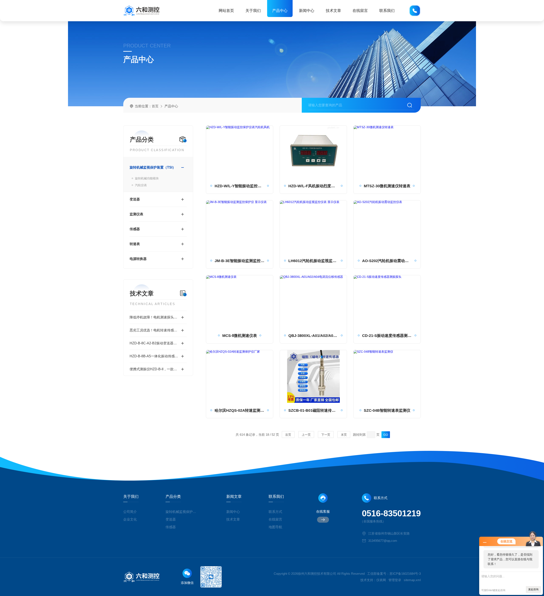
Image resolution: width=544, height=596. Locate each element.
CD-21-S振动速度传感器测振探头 (387, 335)
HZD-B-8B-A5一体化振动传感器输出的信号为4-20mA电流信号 (158, 356)
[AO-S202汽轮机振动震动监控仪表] (387, 226)
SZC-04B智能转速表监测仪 (387, 410)
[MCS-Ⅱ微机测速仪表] (239, 301)
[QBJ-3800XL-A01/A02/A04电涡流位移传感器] (313, 301)
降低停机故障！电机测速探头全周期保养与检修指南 (158, 317)
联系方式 (275, 512)
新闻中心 (306, 11)
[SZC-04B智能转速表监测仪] (387, 376)
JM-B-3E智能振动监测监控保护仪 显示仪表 (240, 261)
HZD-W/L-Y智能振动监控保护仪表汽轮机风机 (240, 186)
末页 (344, 434)
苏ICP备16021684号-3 (405, 573)
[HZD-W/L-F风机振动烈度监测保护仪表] (313, 152)
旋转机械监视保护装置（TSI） (153, 167)
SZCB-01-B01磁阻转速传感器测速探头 (313, 410)
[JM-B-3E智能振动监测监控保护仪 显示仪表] (239, 226)
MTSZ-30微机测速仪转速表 (387, 186)
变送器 (135, 199)
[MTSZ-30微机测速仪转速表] (387, 152)
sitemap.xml (412, 580)
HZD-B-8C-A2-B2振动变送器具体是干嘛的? (158, 343)
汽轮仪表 (141, 185)
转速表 (135, 244)
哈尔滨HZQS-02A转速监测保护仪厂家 (240, 410)
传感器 (135, 229)
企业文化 (130, 519)
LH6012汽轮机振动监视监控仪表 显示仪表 (313, 261)
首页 (155, 106)
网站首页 (226, 11)
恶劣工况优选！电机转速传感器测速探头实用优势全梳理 (158, 330)
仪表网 (381, 580)
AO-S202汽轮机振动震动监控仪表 (387, 261)
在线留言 (360, 11)
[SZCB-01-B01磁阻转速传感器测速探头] (313, 376)
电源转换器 (138, 259)
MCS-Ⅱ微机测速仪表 (239, 335)
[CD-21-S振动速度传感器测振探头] (387, 301)
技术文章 (333, 11)
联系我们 (387, 11)
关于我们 (253, 11)
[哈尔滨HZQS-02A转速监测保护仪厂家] (239, 376)
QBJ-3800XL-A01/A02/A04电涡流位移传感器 (313, 335)
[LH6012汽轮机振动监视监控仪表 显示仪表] (313, 226)
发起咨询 (533, 589)
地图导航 (275, 527)
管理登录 (394, 580)
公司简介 (130, 512)
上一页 (306, 434)
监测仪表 (136, 214)
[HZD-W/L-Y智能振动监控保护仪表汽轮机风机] (239, 152)
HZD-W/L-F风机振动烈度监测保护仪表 (313, 186)
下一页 (325, 434)
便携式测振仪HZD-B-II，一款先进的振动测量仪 (158, 369)
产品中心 (280, 11)
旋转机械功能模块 (147, 178)
